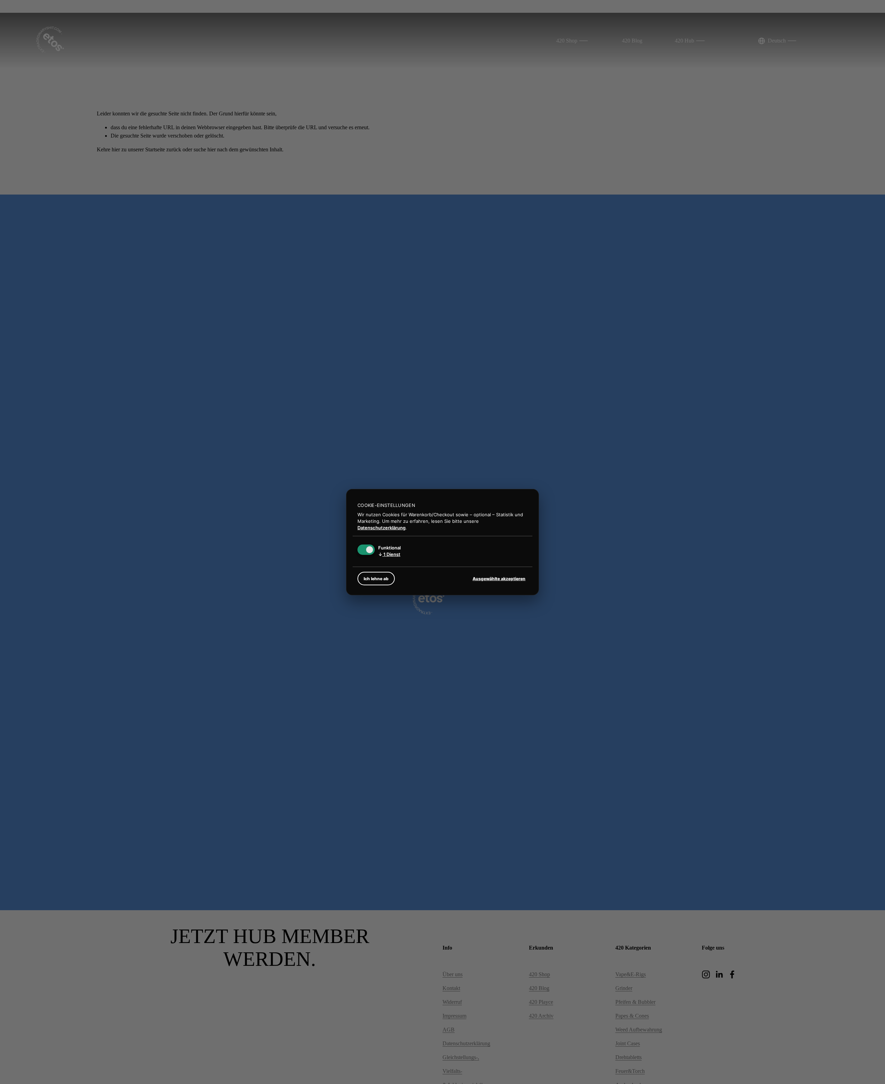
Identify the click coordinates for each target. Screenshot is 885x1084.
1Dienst (389, 554)
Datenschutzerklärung (381, 527)
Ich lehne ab (376, 578)
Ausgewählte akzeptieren (499, 578)
